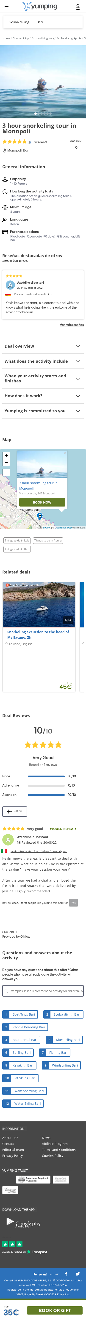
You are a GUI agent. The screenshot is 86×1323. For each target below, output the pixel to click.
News (46, 1138)
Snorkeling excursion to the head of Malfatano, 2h (38, 634)
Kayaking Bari (23, 1065)
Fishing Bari (58, 1052)
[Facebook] (66, 1275)
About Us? (10, 1138)
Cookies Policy (52, 1155)
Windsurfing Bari (65, 1065)
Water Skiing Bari (27, 1103)
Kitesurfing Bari (68, 1040)
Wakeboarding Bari (29, 1091)
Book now (42, 502)
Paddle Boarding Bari (29, 1027)
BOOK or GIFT (55, 1310)
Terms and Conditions (59, 1149)
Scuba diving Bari (67, 1014)
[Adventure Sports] (40, 6)
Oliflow (25, 936)
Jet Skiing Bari (25, 1078)
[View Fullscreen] (6, 472)
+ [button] (6, 455)
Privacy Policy (12, 1155)
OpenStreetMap (63, 527)
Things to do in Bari (17, 549)
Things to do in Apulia (48, 540)
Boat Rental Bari (25, 1040)
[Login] (78, 7)
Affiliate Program (55, 1144)
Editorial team (13, 1149)
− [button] (6, 462)
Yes (73, 902)
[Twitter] (77, 1275)
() (37, 142)
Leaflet (46, 527)
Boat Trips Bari (24, 1014)
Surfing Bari (22, 1052)
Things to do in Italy (17, 540)
